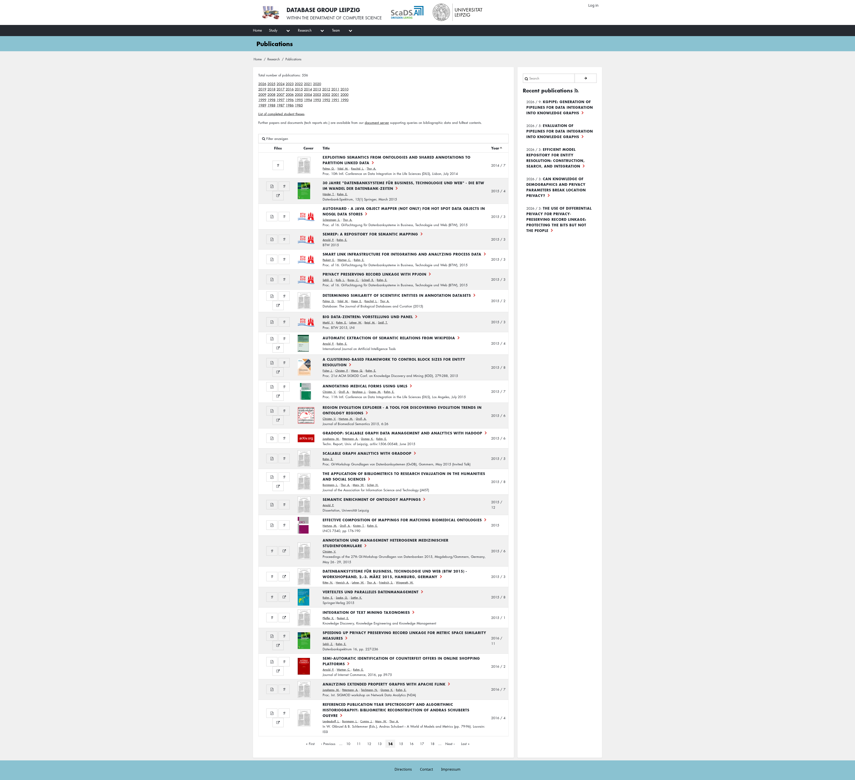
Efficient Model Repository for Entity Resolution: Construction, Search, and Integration (555, 158)
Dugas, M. (375, 392)
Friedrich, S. (386, 582)
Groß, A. (344, 392)
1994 (308, 100)
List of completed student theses (281, 114)
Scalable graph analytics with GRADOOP (367, 453)
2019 (262, 89)
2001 (335, 94)
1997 (281, 100)
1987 (281, 105)
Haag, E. (356, 301)
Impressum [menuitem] (450, 769)
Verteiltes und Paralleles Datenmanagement (371, 591)
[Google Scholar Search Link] (278, 165)
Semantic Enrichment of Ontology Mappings (372, 499)
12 (370, 743)
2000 (344, 94)
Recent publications (548, 90)
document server (377, 122)
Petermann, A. (350, 439)
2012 (326, 89)
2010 (344, 89)
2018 (271, 89)
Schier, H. (373, 485)
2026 (262, 84)
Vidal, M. (342, 168)
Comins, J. (366, 721)
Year (497, 148)
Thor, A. (371, 168)
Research (273, 59)
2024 (281, 84)
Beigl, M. (369, 322)
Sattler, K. (356, 598)
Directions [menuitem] (403, 769)
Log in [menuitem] (593, 5)
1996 (290, 100)
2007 (281, 94)
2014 (308, 89)
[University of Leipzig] (458, 12)
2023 (290, 84)
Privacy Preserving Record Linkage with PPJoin (374, 274)
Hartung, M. (346, 419)
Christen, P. (341, 371)
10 (349, 743)
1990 (344, 100)
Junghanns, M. (331, 439)
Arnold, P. (328, 240)
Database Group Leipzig (323, 10)
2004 (308, 94)
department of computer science (346, 17)
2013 (317, 89)
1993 (317, 100)
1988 (271, 105)
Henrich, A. (342, 582)
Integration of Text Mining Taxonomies (366, 612)
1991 (335, 100)
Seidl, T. (383, 322)
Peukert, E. (329, 260)
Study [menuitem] (273, 30)
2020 (317, 84)
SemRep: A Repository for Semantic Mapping (370, 234)
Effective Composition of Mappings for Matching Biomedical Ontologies (402, 519)
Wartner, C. (344, 260)
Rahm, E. (342, 194)
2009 (262, 94)
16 (412, 743)
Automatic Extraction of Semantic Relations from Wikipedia (389, 337)
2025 (271, 84)
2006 (290, 94)
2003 (317, 94)
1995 (299, 100)
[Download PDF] (271, 186)
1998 (271, 100)
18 (433, 743)
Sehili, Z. (328, 280)
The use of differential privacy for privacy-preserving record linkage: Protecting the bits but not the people (559, 219)
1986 (290, 105)
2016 (290, 89)
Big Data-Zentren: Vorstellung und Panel (368, 316)
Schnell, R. (368, 280)
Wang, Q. (357, 371)
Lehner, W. (355, 322)
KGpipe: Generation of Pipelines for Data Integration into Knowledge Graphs (559, 107)
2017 (281, 89)
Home (258, 59)
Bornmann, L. (330, 485)
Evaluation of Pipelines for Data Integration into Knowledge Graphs (559, 131)
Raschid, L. (357, 168)
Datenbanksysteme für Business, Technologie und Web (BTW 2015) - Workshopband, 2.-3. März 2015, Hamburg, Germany (395, 573)
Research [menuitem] (304, 30)
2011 (335, 89)
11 (360, 743)
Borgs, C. (353, 280)
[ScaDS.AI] (407, 12)
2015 (299, 89)
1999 (262, 100)
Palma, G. (329, 168)
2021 (308, 84)
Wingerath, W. (404, 582)
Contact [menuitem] (426, 769)
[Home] (270, 12)
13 (381, 743)
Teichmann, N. (369, 690)
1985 (299, 105)
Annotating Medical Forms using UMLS (365, 386)
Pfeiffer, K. (328, 618)
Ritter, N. (328, 582)
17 (423, 743)
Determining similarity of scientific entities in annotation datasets (397, 295)
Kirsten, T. (358, 526)
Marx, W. (358, 485)
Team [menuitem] (336, 30)
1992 (326, 100)
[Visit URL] (278, 195)
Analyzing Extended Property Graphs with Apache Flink (384, 684)
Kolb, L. (340, 280)
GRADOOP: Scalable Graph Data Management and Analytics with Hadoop (402, 433)
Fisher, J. (328, 371)
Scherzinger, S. (331, 220)
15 (402, 743)
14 (390, 743)
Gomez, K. (367, 439)
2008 (271, 94)
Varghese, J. (359, 392)
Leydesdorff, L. (331, 721)
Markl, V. (328, 322)
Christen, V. (329, 392)
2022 (299, 84)
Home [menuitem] (257, 30)
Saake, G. (342, 598)
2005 (299, 94)
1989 (262, 105)
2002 (326, 94)
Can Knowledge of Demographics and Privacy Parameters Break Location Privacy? (556, 187)
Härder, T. (328, 194)
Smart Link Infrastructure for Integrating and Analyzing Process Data (402, 254)
